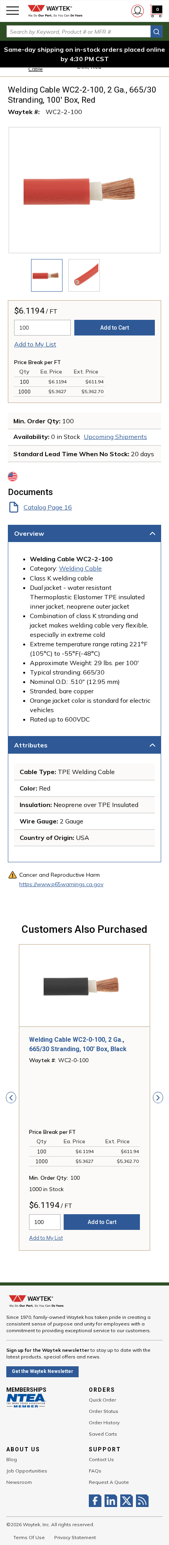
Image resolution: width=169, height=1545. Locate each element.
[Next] (158, 1097)
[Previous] (11, 1097)
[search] (156, 31)
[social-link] (97, 1500)
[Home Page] (55, 11)
